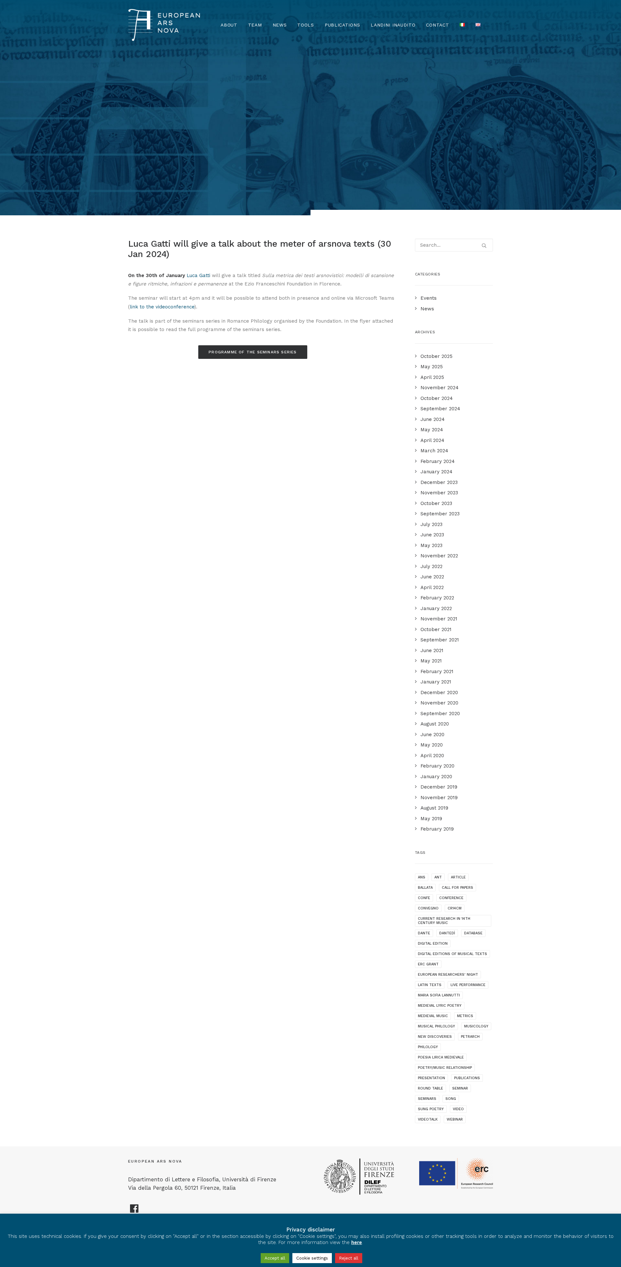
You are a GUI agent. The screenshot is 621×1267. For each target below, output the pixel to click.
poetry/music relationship (445, 1068)
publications (467, 1078)
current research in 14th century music (444, 921)
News (280, 24)
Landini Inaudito (393, 24)
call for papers (457, 888)
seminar (460, 1088)
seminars (427, 1099)
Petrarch (470, 1037)
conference (451, 898)
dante (424, 933)
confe (424, 898)
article (458, 877)
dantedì (447, 933)
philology (428, 1047)
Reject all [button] (348, 1258)
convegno (428, 908)
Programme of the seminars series (253, 352)
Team (255, 24)
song (450, 1099)
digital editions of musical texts (452, 954)
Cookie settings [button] (312, 1258)
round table (430, 1088)
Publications (342, 24)
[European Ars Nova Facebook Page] (134, 1211)
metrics (465, 1016)
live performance (468, 985)
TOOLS (305, 24)
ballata (425, 888)
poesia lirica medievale (441, 1057)
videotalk (428, 1119)
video (458, 1109)
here (356, 1242)
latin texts (429, 985)
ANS (421, 877)
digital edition (433, 943)
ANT (438, 877)
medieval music (433, 1016)
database (473, 933)
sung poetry (431, 1109)
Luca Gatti (198, 275)
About (229, 24)
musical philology (436, 1026)
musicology (476, 1026)
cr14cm (455, 908)
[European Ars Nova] (164, 25)
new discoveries (435, 1037)
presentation (431, 1078)
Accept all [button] (275, 1258)
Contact (437, 24)
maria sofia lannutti (439, 995)
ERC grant (428, 964)
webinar (455, 1119)
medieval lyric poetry (440, 1006)
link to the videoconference (162, 307)
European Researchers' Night (448, 974)
